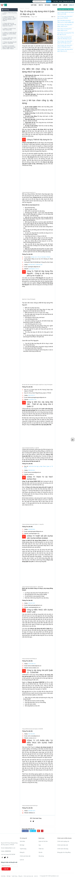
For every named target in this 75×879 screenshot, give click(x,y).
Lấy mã (6, 869)
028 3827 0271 (31, 810)
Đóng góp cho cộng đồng (68, 1)
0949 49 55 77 (31, 395)
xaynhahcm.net (32, 399)
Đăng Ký (71, 5)
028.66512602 (31, 529)
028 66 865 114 (31, 663)
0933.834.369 (31, 264)
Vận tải (41, 5)
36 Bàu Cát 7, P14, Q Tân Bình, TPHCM (40, 257)
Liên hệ (60, 1)
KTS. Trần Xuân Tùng (35, 818)
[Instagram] (31, 821)
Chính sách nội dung (62, 848)
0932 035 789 (31, 733)
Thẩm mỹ (54, 5)
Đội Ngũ (22, 845)
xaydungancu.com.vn (34, 268)
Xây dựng (47, 5)
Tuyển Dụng (23, 848)
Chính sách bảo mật (25, 856)
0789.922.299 (39, 264)
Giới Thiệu (55, 1)
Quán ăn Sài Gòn (43, 841)
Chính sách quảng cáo (63, 841)
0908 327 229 (31, 603)
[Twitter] (34, 821)
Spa (60, 5)
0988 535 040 (31, 470)
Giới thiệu (34, 5)
